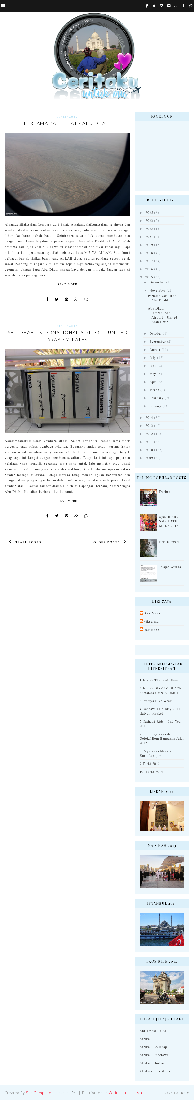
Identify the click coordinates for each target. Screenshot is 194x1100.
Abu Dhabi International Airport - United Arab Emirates (67, 336)
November (157, 290)
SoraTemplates (39, 1092)
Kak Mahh (152, 613)
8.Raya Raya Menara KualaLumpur (156, 753)
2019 (149, 244)
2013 (149, 425)
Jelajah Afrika (170, 567)
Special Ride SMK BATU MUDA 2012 (169, 521)
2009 (149, 458)
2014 (149, 417)
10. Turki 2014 (151, 771)
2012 (149, 433)
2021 (149, 236)
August (155, 349)
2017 (149, 261)
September (158, 341)
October (156, 333)
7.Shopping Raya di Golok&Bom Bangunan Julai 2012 (162, 738)
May (153, 373)
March (154, 390)
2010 (149, 449)
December (157, 282)
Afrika (145, 1038)
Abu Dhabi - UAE (154, 1030)
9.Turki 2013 (150, 763)
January (155, 406)
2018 (149, 253)
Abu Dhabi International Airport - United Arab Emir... (162, 315)
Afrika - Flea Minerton (158, 1071)
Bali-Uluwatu (169, 541)
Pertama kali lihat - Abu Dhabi (67, 123)
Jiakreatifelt (67, 1092)
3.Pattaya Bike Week (156, 700)
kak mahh (151, 629)
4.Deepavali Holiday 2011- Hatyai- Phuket (161, 711)
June (153, 365)
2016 (149, 269)
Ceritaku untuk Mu (125, 1092)
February (156, 398)
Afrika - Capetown (154, 1055)
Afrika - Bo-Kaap (153, 1047)
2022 (149, 228)
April (154, 381)
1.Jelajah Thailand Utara (159, 680)
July (153, 357)
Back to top (175, 1093)
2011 (149, 441)
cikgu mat (152, 621)
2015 (149, 277)
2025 (149, 212)
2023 (149, 220)
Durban (165, 491)
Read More (67, 284)
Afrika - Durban (152, 1063)
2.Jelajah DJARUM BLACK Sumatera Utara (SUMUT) (161, 690)
